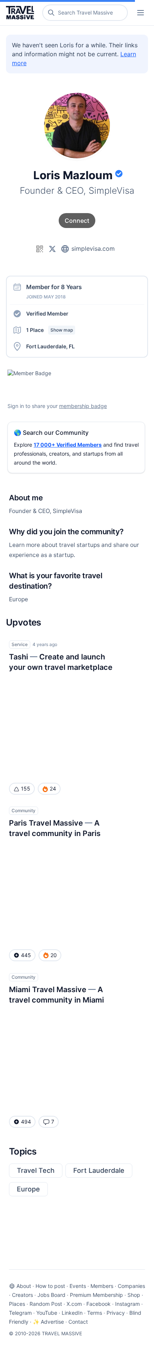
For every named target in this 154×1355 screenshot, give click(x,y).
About (23, 1286)
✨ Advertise (48, 1321)
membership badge (83, 406)
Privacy (116, 1313)
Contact (78, 1321)
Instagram (127, 1304)
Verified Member (47, 313)
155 (25, 788)
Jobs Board (51, 1295)
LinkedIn (72, 1313)
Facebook (98, 1304)
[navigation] (140, 12)
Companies (131, 1286)
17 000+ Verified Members (68, 444)
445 (26, 955)
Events (78, 1286)
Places (17, 1304)
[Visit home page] (21, 12)
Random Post (46, 1304)
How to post (50, 1286)
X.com (74, 1304)
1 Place (49, 330)
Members (101, 1286)
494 (26, 1121)
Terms (94, 1313)
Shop (133, 1295)
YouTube (46, 1313)
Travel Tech (36, 1170)
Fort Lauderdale (98, 1170)
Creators (22, 1295)
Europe (28, 1189)
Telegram (20, 1313)
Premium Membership (96, 1295)
